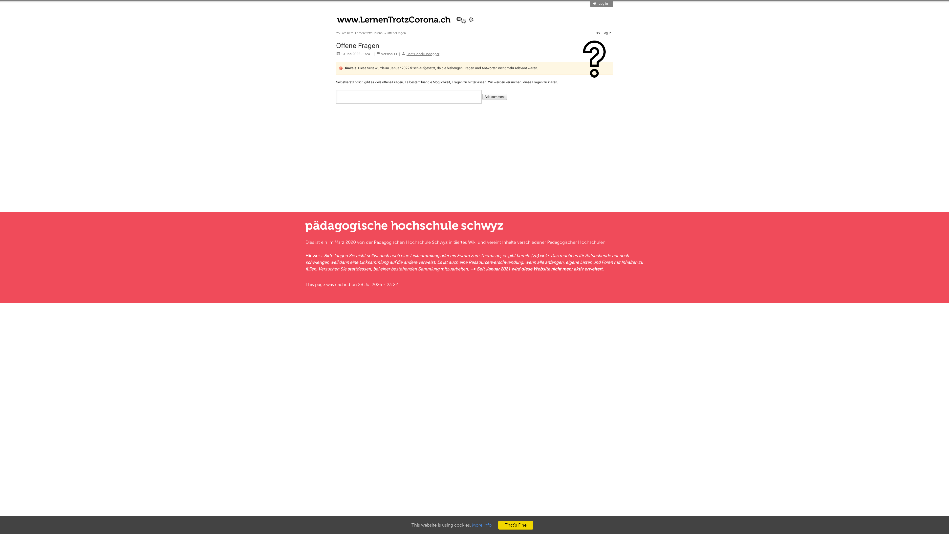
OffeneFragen (396, 33)
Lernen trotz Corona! (369, 33)
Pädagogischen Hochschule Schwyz (411, 242)
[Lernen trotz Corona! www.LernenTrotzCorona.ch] (408, 19)
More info (482, 525)
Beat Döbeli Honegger (423, 54)
